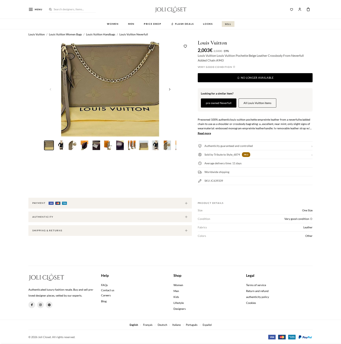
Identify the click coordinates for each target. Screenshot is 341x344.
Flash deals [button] (184, 23)
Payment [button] (39, 202)
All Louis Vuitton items (257, 103)
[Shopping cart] (308, 9)
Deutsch (162, 324)
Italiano (176, 324)
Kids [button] (176, 297)
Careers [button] (106, 295)
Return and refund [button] (257, 291)
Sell (228, 24)
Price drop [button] (152, 23)
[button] (169, 89)
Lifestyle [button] (178, 302)
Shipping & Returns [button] (47, 230)
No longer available (257, 77)
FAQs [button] (104, 285)
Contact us (107, 290)
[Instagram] (40, 304)
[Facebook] (31, 304)
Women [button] (112, 23)
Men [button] (131, 23)
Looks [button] (208, 23)
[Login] (300, 9)
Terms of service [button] (256, 285)
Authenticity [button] (42, 216)
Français (148, 324)
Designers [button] (179, 308)
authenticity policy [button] (257, 297)
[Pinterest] (49, 304)
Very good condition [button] (215, 66)
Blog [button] (104, 301)
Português (192, 324)
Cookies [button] (251, 302)
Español (207, 324)
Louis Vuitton (212, 43)
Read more (204, 133)
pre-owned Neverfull (218, 103)
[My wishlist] (291, 9)
